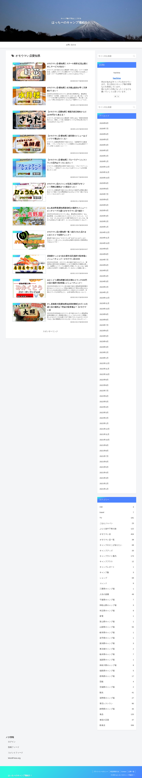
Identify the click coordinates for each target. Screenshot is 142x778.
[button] (134, 56)
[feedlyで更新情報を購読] (115, 96)
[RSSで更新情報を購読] (118, 96)
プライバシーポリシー (101, 771)
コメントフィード (15, 753)
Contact (123, 771)
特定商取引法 (114, 771)
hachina (117, 78)
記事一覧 (131, 771)
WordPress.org (14, 758)
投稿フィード (13, 747)
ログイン (11, 742)
